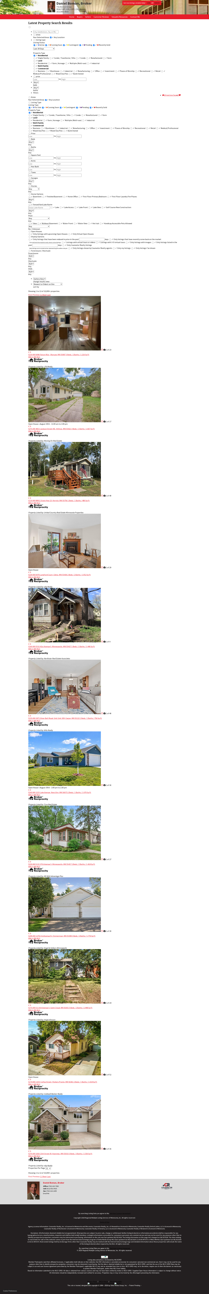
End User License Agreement (120, 1213)
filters (35, 92)
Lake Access (68, 207)
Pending (87, 45)
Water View (82, 223)
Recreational (144, 71)
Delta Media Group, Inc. (119, 1285)
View (34, 223)
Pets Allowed (126, 223)
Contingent (72, 45)
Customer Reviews (101, 17)
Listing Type (36, 102)
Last (49, 295)
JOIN (148, 3)
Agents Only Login (104, 1287)
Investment (109, 71)
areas (38, 34)
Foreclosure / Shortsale (40, 251)
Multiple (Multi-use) (77, 63)
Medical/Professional (168, 128)
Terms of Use (104, 1222)
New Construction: (123, 207)
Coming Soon (55, 45)
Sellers (88, 17)
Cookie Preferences (10, 1291)
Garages (34, 178)
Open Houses (36, 231)
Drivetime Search (171, 95)
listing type (40, 40)
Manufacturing (83, 71)
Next (45, 295)
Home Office (72, 196)
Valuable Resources (120, 17)
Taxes (33, 172)
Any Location (58, 37)
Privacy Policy (92, 1282)
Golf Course (110, 207)
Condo (82, 58)
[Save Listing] (102, 350)
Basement (36, 196)
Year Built (35, 166)
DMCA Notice (103, 1282)
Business (40, 71)
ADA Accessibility (115, 1282)
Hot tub (94, 223)
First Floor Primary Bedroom (94, 196)
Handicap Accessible (111, 223)
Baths (33, 147)
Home (71, 17)
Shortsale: (32, 261)
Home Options (37, 194)
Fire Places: (132, 196)
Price (33, 133)
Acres (33, 160)
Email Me (46, 1193)
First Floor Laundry (119, 196)
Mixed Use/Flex (61, 73)
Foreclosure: (33, 253)
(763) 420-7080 (53, 1186)
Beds (33, 139)
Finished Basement (54, 196)
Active (40, 45)
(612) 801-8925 (52, 1189)
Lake (56, 207)
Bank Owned (77, 73)
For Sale (36, 107)
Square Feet (36, 155)
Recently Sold (102, 45)
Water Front (67, 223)
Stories (34, 186)
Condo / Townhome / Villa (64, 58)
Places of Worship (126, 71)
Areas (33, 97)
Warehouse (54, 71)
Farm (108, 58)
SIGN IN (157, 3)
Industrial (95, 63)
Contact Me (135, 17)
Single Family (42, 58)
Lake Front (82, 207)
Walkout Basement (49, 223)
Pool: (30, 215)
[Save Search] (180, 95)
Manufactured (96, 58)
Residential (42, 63)
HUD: (30, 269)
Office (96, 71)
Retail (157, 71)
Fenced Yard (37, 204)
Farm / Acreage (57, 63)
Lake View (96, 207)
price (38, 76)
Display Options (37, 236)
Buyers (79, 17)
